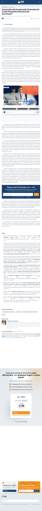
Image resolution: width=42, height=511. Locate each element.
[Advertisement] (21, 352)
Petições (10, 504)
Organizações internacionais (8, 311)
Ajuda (34, 504)
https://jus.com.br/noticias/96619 (8, 337)
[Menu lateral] (2, 2)
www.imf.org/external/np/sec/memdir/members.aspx (15, 262)
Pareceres (20, 504)
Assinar (15, 412)
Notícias (6, 504)
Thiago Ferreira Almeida (12, 321)
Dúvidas (24, 504)
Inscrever (36, 194)
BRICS (3, 314)
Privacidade (28, 196)
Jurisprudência (15, 504)
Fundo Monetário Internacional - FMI (29, 311)
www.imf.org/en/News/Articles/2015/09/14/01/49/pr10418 (16, 253)
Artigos (3, 504)
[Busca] (39, 2)
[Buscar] (39, 500)
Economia (18, 311)
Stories (28, 504)
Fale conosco (37, 504)
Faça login (24, 421)
